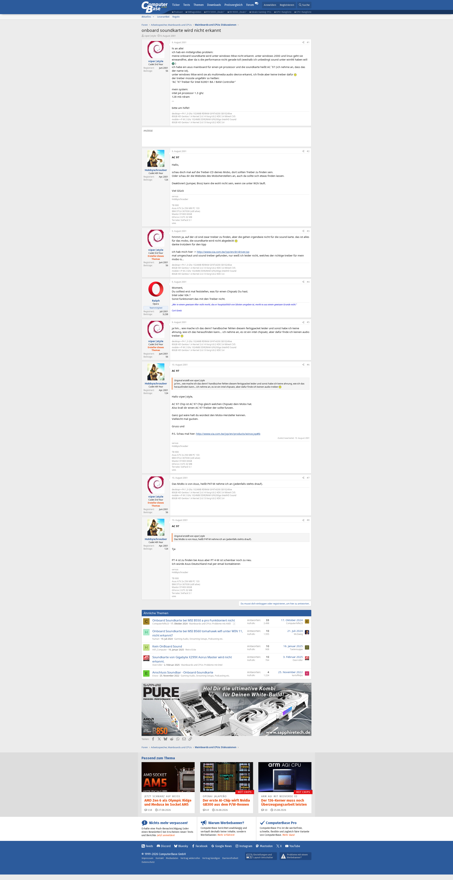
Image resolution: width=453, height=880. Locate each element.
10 (265, 810)
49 (207, 810)
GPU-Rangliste (283, 12)
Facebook (202, 846)
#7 (308, 477)
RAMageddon (194, 12)
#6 (308, 364)
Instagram (245, 846)
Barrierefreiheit (230, 858)
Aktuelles (146, 16)
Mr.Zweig (298, 634)
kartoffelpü (297, 675)
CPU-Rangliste (303, 12)
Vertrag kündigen (211, 858)
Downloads (214, 5)
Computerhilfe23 (160, 623)
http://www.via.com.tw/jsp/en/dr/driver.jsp (223, 251)
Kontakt (160, 858)
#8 (308, 520)
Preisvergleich (233, 5)
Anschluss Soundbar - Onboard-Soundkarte (182, 672)
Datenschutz (148, 862)
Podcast (178, 12)
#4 (308, 281)
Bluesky (183, 846)
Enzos (155, 675)
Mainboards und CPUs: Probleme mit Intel (201, 664)
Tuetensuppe (296, 649)
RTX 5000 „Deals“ (215, 12)
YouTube (294, 846)
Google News (223, 846)
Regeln (176, 16)
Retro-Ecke (190, 649)
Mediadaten (172, 858)
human (155, 638)
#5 (308, 322)
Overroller (157, 664)
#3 (308, 231)
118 (149, 810)
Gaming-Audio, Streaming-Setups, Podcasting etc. (198, 638)
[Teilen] (303, 43)
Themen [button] (198, 5)
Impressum (147, 858)
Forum (250, 5)
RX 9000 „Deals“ (237, 12)
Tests (186, 5)
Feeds (149, 846)
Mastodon (266, 846)
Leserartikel (163, 16)
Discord (166, 846)
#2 (308, 151)
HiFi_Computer (159, 649)
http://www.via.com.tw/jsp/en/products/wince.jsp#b (228, 433)
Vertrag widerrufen (190, 858)
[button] (153, 16)
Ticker (176, 5)
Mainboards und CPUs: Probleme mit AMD (210, 623)
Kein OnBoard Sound (167, 646)
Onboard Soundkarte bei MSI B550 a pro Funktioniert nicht (193, 620)
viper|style (150, 35)
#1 (308, 42)
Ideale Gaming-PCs (261, 12)
